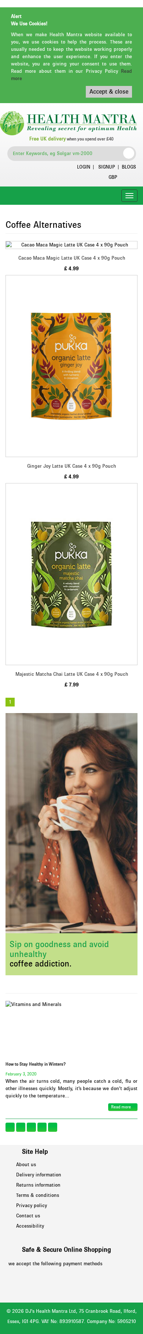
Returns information (38, 1185)
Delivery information (38, 1174)
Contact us (28, 1215)
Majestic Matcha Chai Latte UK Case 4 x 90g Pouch (71, 674)
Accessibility (30, 1226)
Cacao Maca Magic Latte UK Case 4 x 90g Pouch (71, 258)
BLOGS (129, 167)
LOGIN (83, 167)
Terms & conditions (37, 1195)
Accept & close (108, 91)
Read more (121, 1107)
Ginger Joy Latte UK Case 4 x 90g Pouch (71, 466)
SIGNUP (106, 167)
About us (26, 1164)
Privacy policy (31, 1205)
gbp (113, 177)
